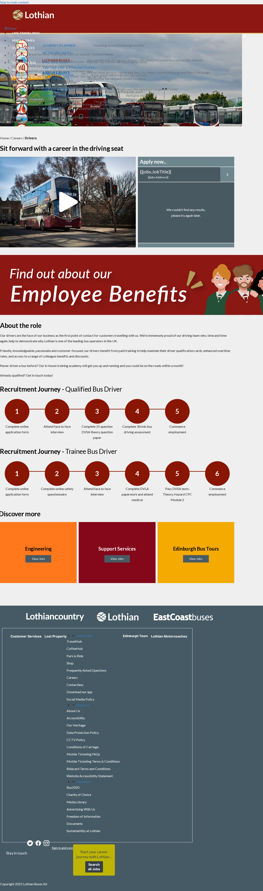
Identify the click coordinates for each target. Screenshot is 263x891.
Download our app (79, 692)
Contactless (75, 685)
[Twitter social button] (30, 843)
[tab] (93, 635)
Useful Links (84, 635)
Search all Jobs (94, 866)
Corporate (83, 782)
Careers (16, 138)
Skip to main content (14, 2)
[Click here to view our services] (131, 616)
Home (4, 138)
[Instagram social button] (46, 843)
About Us (83, 705)
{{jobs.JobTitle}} (155, 171)
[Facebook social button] (38, 843)
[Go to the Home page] (33, 14)
